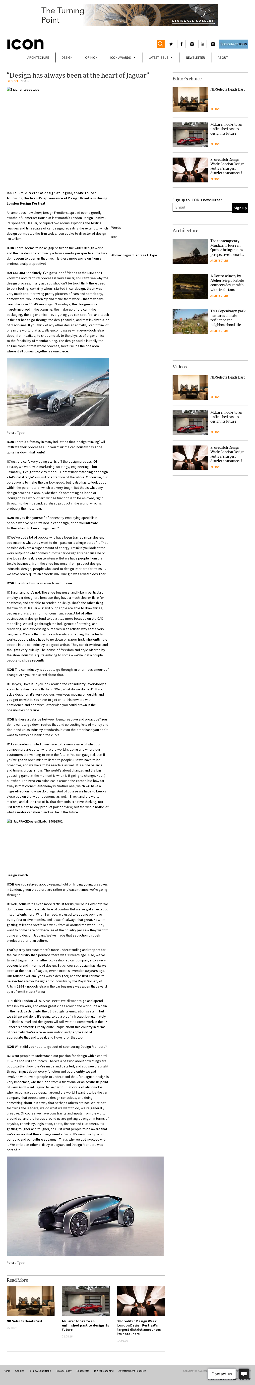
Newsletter (195, 57)
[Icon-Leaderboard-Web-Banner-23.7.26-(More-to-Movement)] (127, 15)
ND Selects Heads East (25, 1321)
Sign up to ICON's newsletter (197, 199)
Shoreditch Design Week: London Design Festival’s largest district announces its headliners (139, 1327)
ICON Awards (120, 57)
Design (67, 57)
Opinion (91, 57)
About (223, 57)
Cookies (19, 1371)
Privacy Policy (63, 1371)
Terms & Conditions (40, 1371)
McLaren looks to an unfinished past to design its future (85, 1325)
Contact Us (82, 1371)
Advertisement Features (132, 1371)
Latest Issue (158, 57)
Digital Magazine (104, 1371)
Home (7, 1371)
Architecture (38, 57)
